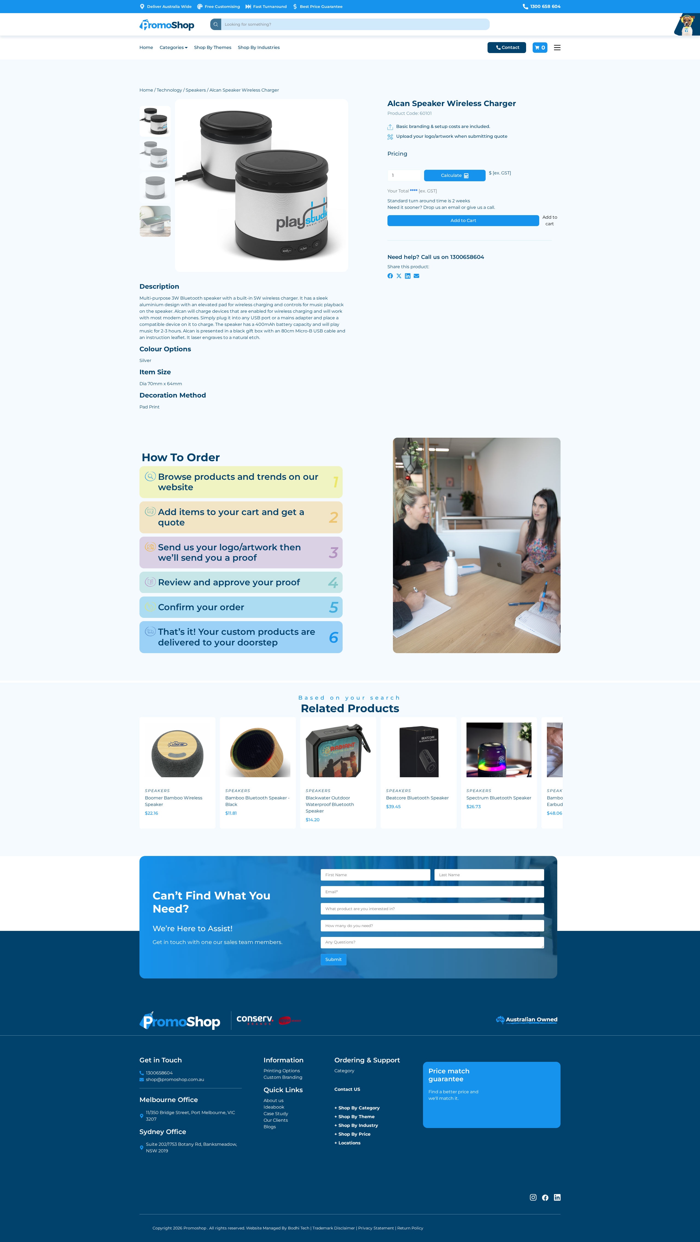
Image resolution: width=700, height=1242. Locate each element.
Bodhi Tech (298, 1228)
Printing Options (282, 1070)
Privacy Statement (376, 1228)
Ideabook (274, 1107)
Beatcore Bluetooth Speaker (417, 797)
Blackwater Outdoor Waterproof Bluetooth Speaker (330, 804)
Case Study (276, 1113)
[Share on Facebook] (390, 275)
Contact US (347, 1089)
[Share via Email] (416, 275)
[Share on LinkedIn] (407, 275)
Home (146, 47)
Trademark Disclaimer (334, 1228)
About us (274, 1100)
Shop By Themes (212, 47)
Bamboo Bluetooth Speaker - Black (257, 801)
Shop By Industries (259, 47)
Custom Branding (283, 1077)
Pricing (397, 153)
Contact (511, 47)
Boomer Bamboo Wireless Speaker (173, 801)
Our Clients (276, 1120)
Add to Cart (463, 220)
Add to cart (549, 220)
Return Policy (410, 1228)
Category (344, 1070)
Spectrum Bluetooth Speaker (498, 797)
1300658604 (159, 1073)
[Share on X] (399, 275)
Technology (169, 90)
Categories (172, 47)
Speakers (196, 90)
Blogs (270, 1126)
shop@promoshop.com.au (175, 1079)
